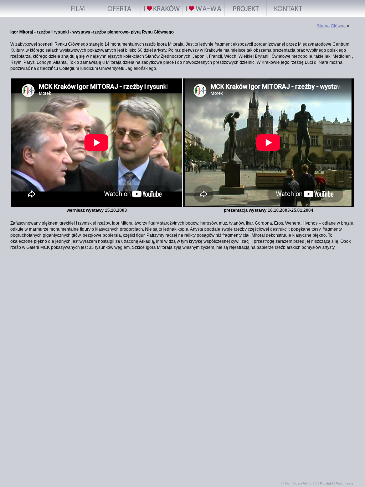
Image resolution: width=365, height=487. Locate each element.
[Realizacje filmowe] (77, 15)
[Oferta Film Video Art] (119, 15)
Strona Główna (331, 26)
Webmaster (345, 483)
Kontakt (326, 483)
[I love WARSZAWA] (203, 15)
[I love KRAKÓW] (161, 15)
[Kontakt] (288, 15)
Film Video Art (296, 483)
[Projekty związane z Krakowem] (246, 15)
